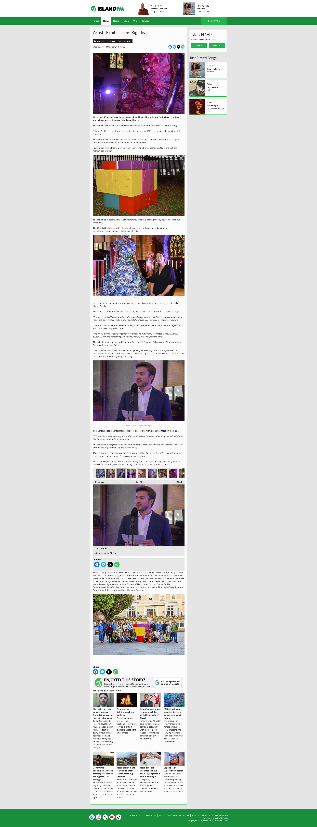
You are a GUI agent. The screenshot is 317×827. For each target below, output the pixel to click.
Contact (145, 20)
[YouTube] (112, 817)
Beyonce (201, 9)
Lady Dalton (152, 473)
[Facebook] (92, 817)
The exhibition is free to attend (173, 473)
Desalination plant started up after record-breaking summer (126, 772)
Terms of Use (221, 815)
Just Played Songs (203, 58)
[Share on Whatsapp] (183, 47)
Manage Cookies (181, 815)
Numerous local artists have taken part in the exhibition (142, 473)
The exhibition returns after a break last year (100, 473)
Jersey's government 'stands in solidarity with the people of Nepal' (150, 713)
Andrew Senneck (158, 9)
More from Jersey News (121, 41)
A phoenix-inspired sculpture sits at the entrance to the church (162, 473)
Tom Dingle (121, 473)
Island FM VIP (201, 34)
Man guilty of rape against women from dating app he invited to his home (102, 713)
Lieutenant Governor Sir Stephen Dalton (110, 473)
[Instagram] (98, 817)
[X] (105, 817)
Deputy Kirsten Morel (131, 473)
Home (95, 20)
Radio (116, 20)
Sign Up (216, 45)
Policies (196, 815)
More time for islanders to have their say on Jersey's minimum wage (150, 772)
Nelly (209, 90)
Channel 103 (150, 815)
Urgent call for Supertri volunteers (173, 769)
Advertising (165, 815)
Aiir (226, 821)
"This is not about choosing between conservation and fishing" (173, 713)
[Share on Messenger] (174, 47)
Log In (199, 45)
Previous (98, 482)
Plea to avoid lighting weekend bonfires (125, 712)
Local (126, 20)
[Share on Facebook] (170, 47)
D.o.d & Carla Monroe (215, 108)
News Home (101, 41)
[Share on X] (178, 47)
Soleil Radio (136, 815)
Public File (207, 815)
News (106, 20)
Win (135, 20)
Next (178, 482)
